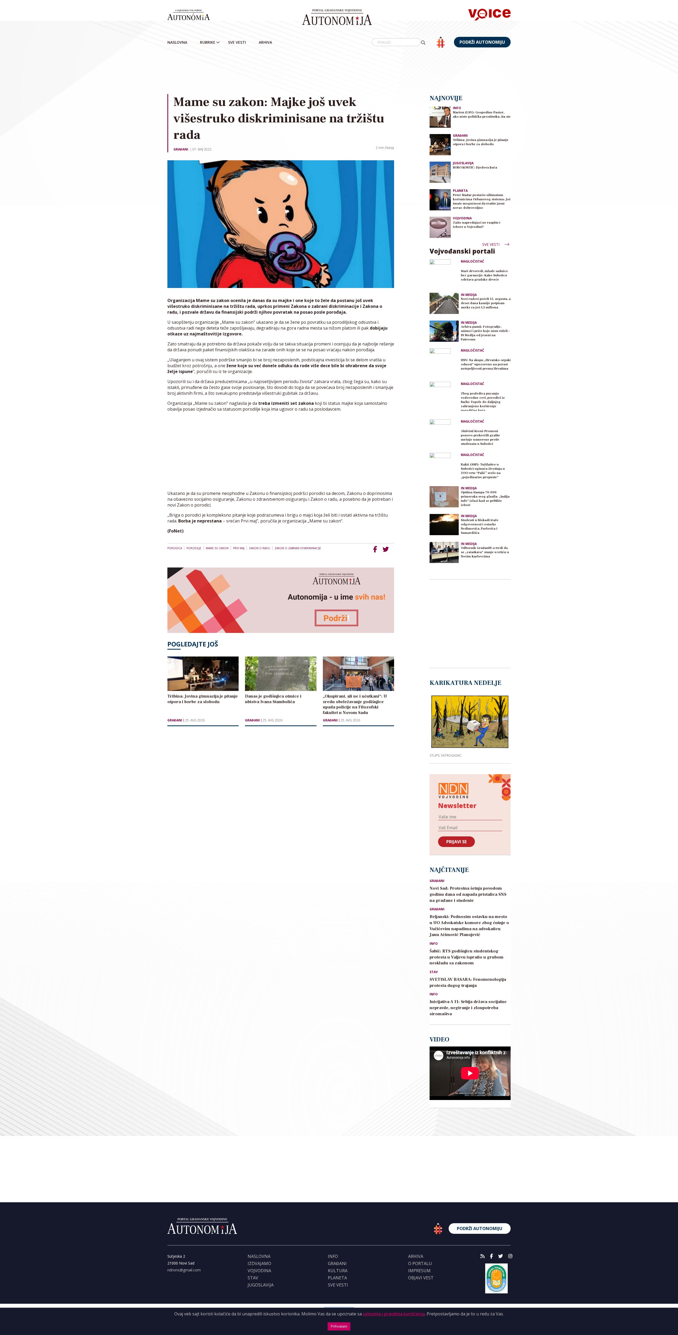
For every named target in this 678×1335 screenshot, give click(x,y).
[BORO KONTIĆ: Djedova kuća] (440, 172)
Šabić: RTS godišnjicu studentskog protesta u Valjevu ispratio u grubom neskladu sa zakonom (466, 957)
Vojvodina (462, 218)
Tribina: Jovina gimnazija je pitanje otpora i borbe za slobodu (480, 142)
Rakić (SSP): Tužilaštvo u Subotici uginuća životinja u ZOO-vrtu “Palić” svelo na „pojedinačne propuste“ (483, 471)
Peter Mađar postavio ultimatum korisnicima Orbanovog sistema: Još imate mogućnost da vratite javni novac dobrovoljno (481, 201)
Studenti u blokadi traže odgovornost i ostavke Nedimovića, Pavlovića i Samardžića (479, 526)
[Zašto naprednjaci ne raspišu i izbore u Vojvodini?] (440, 227)
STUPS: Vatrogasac (445, 755)
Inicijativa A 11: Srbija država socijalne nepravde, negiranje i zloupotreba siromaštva (468, 1008)
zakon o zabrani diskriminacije (298, 548)
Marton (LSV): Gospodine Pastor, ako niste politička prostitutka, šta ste (482, 114)
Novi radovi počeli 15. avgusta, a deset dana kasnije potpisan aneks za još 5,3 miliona (486, 303)
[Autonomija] (337, 17)
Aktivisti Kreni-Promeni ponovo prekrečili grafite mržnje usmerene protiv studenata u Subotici (480, 437)
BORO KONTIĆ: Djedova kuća (475, 168)
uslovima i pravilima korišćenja (394, 1314)
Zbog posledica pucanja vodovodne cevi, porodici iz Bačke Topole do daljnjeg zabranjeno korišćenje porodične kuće (483, 401)
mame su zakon (217, 548)
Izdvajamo (259, 1263)
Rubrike (207, 42)
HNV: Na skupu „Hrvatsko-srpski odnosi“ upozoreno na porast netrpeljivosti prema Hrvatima (486, 364)
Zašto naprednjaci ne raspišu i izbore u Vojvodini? (476, 225)
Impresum (419, 1271)
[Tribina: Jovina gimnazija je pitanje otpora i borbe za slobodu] (440, 144)
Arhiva (265, 42)
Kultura (337, 1271)
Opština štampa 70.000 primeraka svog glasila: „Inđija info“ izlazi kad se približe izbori (485, 498)
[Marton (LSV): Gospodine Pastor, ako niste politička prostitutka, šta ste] (440, 116)
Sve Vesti (237, 42)
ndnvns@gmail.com (184, 1269)
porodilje (193, 548)
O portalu (420, 1263)
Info (457, 108)
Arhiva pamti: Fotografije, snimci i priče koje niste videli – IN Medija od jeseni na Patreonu (485, 333)
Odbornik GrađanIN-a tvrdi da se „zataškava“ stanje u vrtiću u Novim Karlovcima (485, 552)
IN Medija (469, 295)
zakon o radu (259, 548)
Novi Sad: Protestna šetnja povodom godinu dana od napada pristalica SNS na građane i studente (468, 894)
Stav (434, 972)
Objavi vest (421, 1278)
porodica (174, 548)
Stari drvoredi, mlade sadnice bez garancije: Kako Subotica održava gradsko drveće (484, 275)
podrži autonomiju (482, 42)
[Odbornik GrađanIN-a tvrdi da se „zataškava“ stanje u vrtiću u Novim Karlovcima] (444, 552)
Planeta (460, 190)
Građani (180, 149)
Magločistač (472, 261)
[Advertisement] (339, 71)
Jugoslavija (463, 163)
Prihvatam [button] (339, 1326)
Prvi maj (238, 548)
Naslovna (177, 42)
